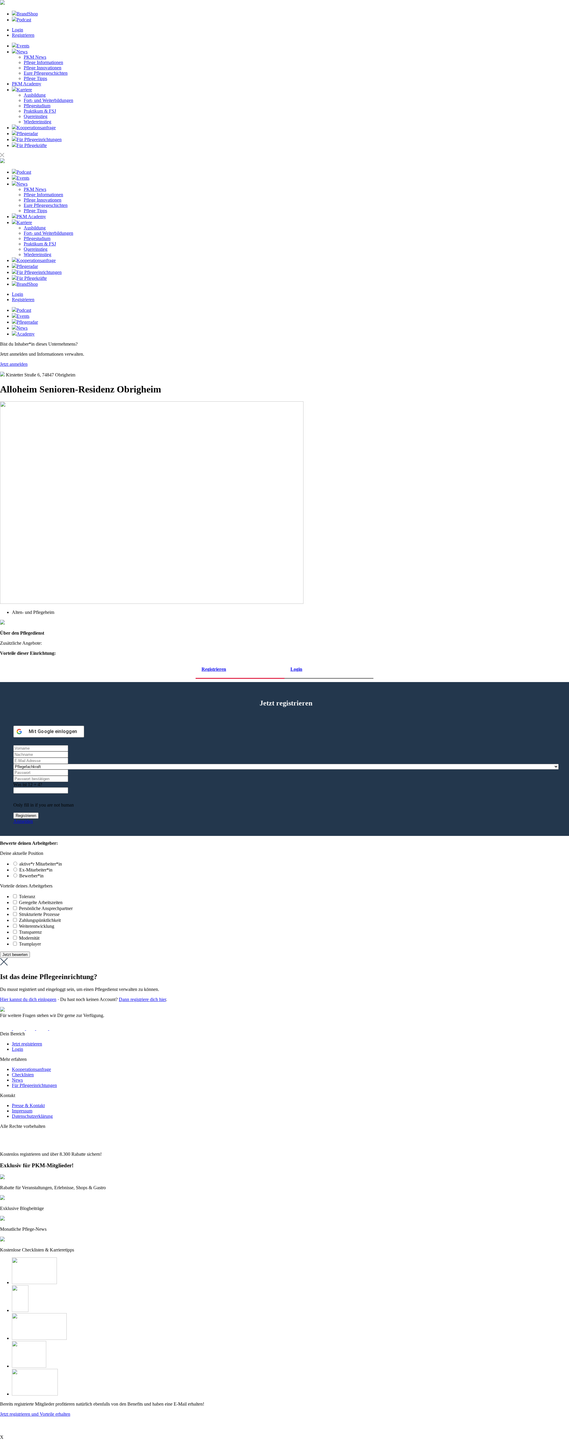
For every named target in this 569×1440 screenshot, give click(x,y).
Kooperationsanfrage (31, 1069)
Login (17, 29)
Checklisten (23, 1074)
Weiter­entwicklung (36, 926)
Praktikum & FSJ (40, 111)
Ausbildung (35, 95)
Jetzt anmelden (14, 364)
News (17, 1080)
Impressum (22, 1110)
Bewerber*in (31, 875)
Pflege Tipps (35, 78)
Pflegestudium (37, 105)
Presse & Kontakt (28, 1105)
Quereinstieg (35, 116)
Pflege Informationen (43, 62)
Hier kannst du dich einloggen (28, 999)
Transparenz (30, 932)
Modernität (29, 938)
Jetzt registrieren (27, 1043)
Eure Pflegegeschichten (46, 73)
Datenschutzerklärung (32, 1116)
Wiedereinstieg (37, 121)
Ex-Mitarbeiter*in (35, 869)
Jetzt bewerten (15, 954)
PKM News (35, 57)
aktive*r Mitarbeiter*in (40, 863)
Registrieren (23, 35)
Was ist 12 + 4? (27, 784)
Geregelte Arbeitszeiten (41, 902)
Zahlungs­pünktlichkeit (40, 920)
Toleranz (27, 896)
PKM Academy (26, 83)
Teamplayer (30, 943)
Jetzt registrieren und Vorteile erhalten (35, 1414)
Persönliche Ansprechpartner (46, 908)
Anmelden (23, 821)
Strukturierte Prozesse (39, 914)
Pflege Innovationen (42, 67)
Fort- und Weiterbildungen (48, 100)
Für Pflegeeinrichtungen (34, 1085)
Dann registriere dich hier (142, 999)
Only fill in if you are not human (43, 804)
